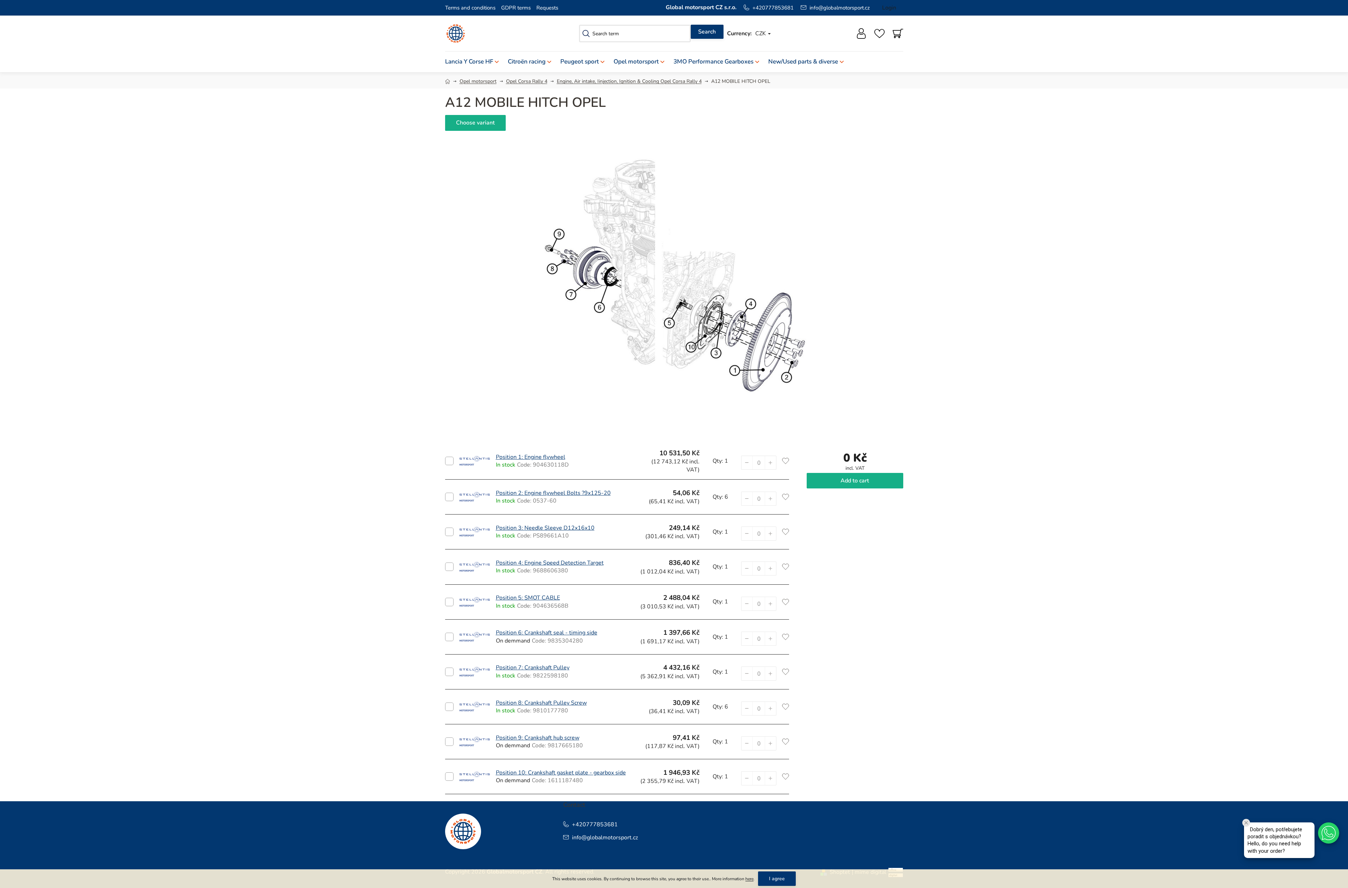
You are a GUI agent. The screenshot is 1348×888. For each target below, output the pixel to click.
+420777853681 (773, 7)
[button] (770, 462)
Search (707, 32)
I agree (777, 878)
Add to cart (449, 461)
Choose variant (475, 123)
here (749, 879)
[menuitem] (474, 61)
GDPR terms (516, 7)
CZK (761, 33)
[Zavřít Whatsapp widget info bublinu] (1246, 823)
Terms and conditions (470, 7)
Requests (547, 7)
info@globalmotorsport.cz (840, 7)
